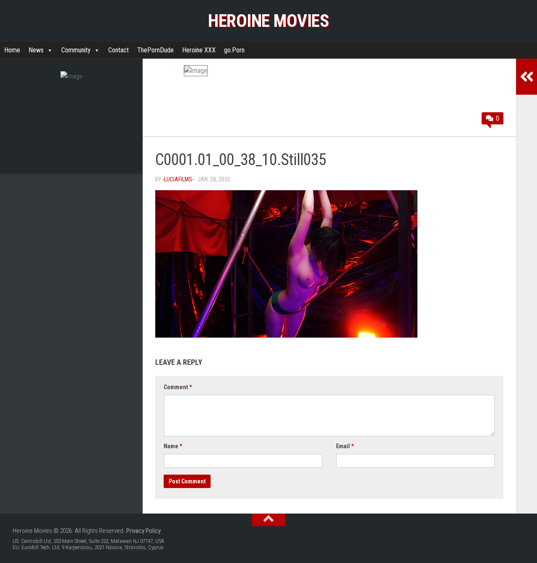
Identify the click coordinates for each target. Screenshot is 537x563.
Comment (178, 387)
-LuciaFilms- (178, 179)
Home (12, 50)
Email (345, 446)
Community (76, 50)
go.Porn (234, 50)
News (36, 50)
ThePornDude (155, 50)
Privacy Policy (143, 531)
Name (173, 446)
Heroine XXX (199, 50)
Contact (118, 50)
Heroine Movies (268, 20)
